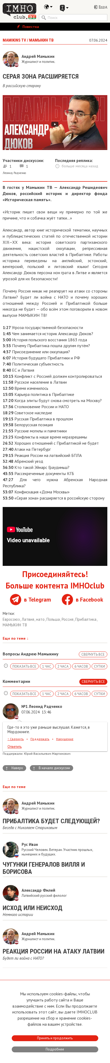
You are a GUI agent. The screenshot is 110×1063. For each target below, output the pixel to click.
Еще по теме (16, 638)
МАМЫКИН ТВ (15, 624)
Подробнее (55, 1049)
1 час (46, 666)
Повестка (30, 26)
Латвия (28, 619)
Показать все (24, 666)
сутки (99, 666)
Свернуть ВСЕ (93, 654)
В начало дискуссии (51, 768)
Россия (68, 619)
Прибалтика (86, 619)
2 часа (63, 666)
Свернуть (15, 739)
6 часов (81, 666)
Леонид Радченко (14, 173)
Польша (53, 619)
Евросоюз (12, 619)
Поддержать (39, 739)
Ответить (14, 746)
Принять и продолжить (55, 1038)
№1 (24, 706)
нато (41, 619)
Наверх (14, 768)
